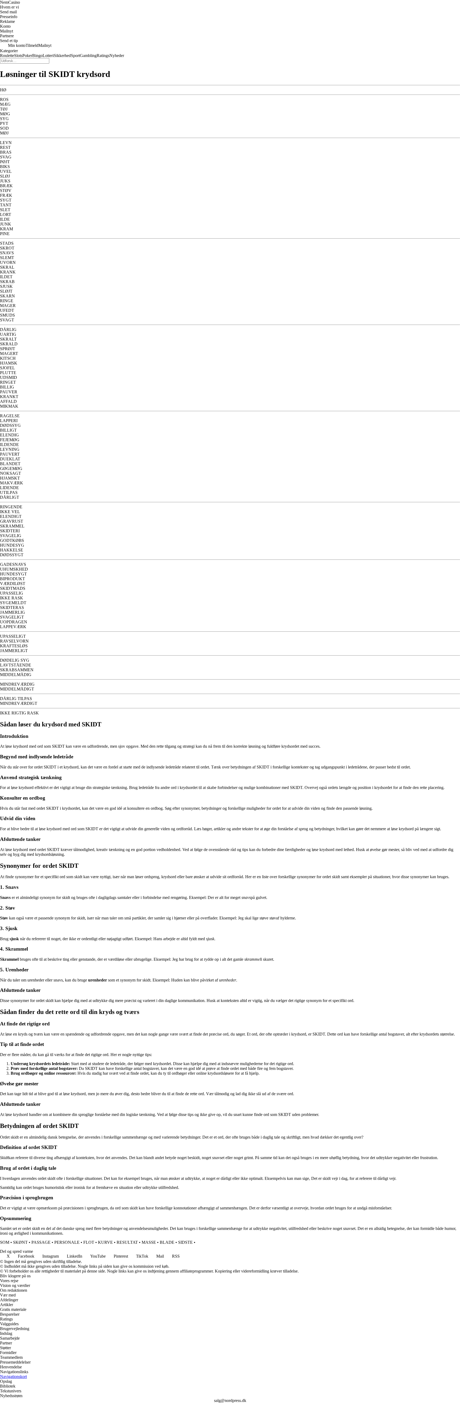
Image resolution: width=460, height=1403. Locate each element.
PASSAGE (41, 1242)
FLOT (88, 1242)
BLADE (167, 1242)
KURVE (105, 1242)
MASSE (149, 1242)
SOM (4, 1242)
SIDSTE (185, 1242)
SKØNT (20, 1242)
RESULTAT (127, 1242)
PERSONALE (67, 1242)
